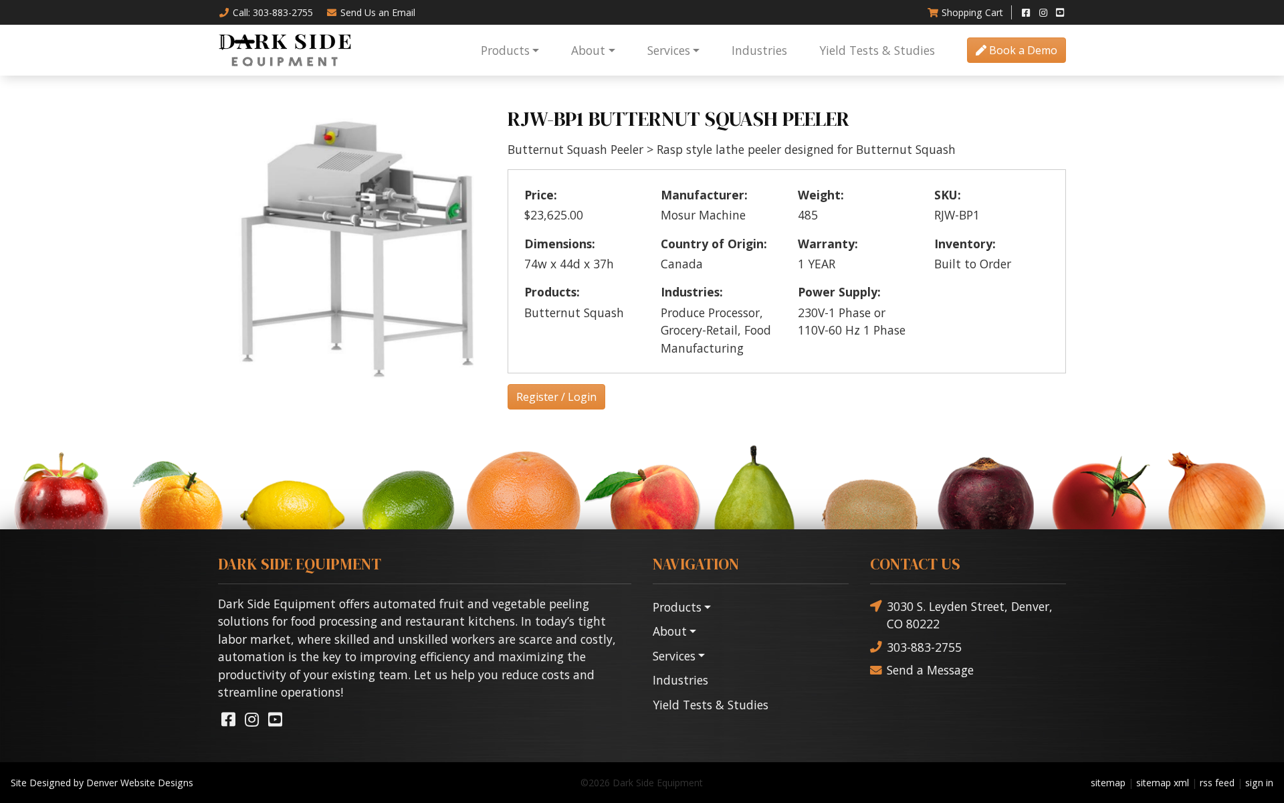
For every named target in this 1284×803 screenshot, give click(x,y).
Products (505, 50)
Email (377, 12)
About (588, 50)
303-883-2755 (924, 647)
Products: (552, 292)
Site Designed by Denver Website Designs (102, 782)
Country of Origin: (714, 244)
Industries (759, 50)
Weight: (821, 195)
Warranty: (828, 244)
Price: (540, 195)
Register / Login (556, 396)
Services (668, 50)
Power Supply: (839, 292)
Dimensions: (559, 244)
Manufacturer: (704, 195)
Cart (972, 12)
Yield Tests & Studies (877, 50)
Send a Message (930, 670)
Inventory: (965, 244)
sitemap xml (1162, 782)
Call (273, 12)
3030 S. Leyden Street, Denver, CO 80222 (970, 615)
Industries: (692, 292)
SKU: (947, 195)
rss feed (1217, 782)
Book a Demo (1021, 50)
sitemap (1108, 782)
